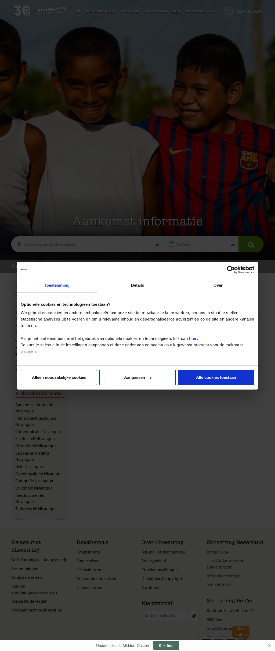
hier (193, 338)
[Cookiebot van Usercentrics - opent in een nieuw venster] (230, 270)
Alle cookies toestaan (216, 377)
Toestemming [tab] (57, 285)
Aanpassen (134, 377)
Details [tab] (137, 285)
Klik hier (166, 645)
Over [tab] (218, 285)
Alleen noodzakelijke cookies (59, 377)
